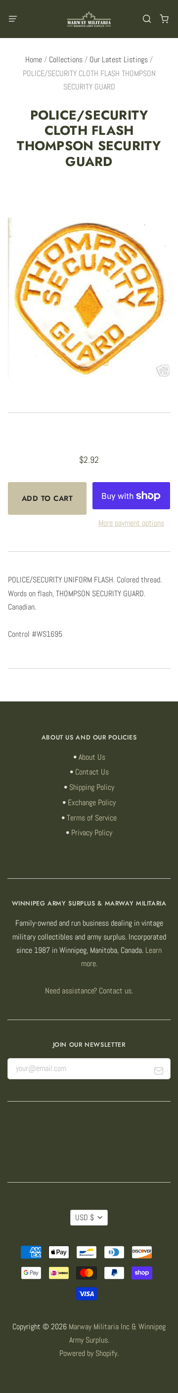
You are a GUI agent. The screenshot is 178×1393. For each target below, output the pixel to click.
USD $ (84, 1218)
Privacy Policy (91, 833)
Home (33, 60)
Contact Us (92, 772)
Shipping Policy (91, 787)
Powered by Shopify (88, 1353)
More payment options (131, 523)
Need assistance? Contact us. (89, 991)
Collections (66, 60)
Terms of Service (92, 818)
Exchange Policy (92, 803)
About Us (92, 757)
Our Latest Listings (118, 60)
